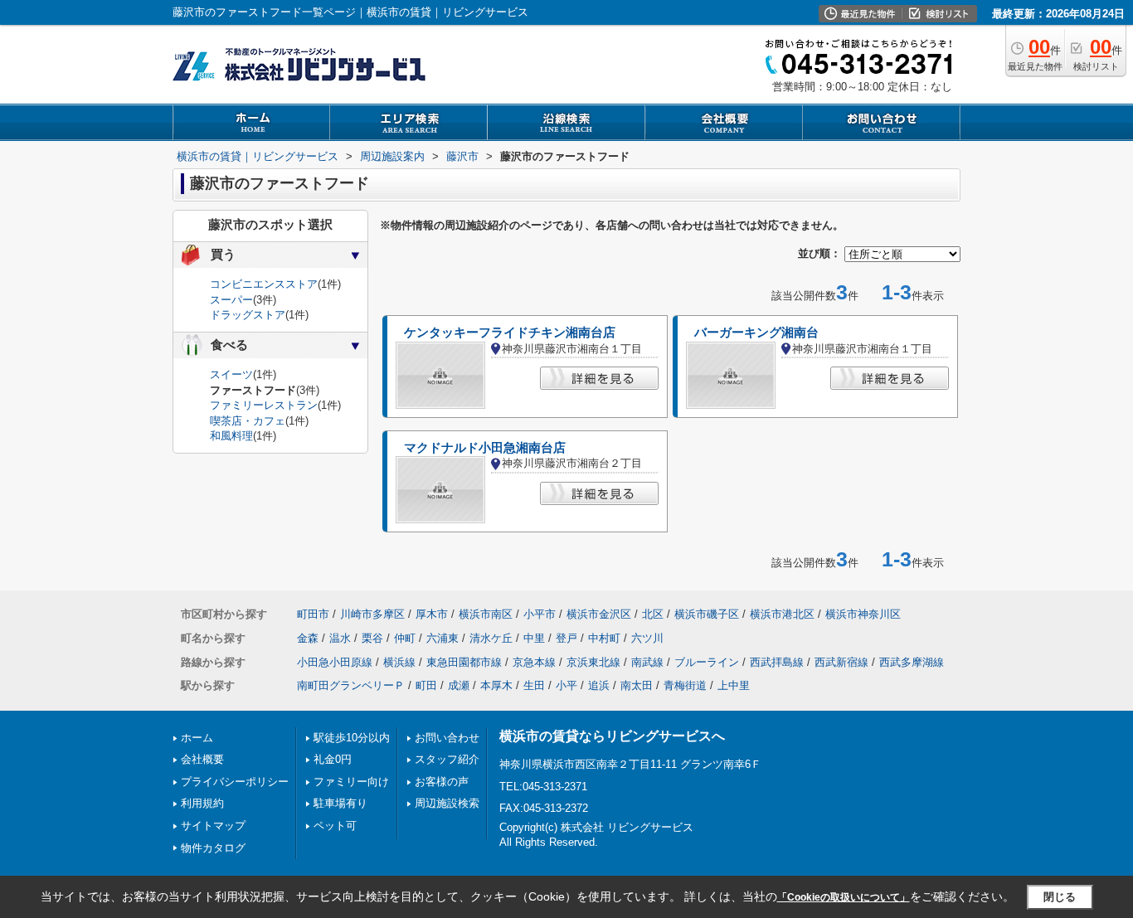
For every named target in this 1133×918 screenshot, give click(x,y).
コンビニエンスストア (264, 284)
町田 (426, 685)
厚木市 (432, 614)
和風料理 (231, 436)
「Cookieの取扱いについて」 (843, 897)
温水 (340, 638)
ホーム (197, 737)
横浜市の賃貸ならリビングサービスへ (612, 736)
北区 (653, 614)
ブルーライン (706, 662)
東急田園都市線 (464, 662)
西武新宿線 (841, 662)
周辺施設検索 (447, 803)
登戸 (566, 638)
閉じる (1059, 897)
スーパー (231, 300)
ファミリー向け (351, 781)
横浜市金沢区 (598, 614)
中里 (534, 638)
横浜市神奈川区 (863, 614)
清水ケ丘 (491, 638)
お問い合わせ (447, 737)
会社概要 (202, 759)
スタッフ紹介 (447, 759)
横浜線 (399, 662)
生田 (534, 685)
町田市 (313, 614)
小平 (566, 685)
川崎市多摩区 (372, 614)
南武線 (647, 662)
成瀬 (458, 685)
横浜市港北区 (782, 614)
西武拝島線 (777, 662)
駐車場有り (340, 803)
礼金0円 (333, 759)
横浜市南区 (486, 614)
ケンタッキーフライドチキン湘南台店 (509, 332)
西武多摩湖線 (911, 662)
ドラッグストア (247, 314)
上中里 (733, 685)
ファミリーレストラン (264, 405)
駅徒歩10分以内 (352, 737)
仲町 (405, 638)
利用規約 (202, 803)
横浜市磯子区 (706, 614)
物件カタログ (213, 848)
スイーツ (231, 374)
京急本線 (534, 662)
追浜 (599, 685)
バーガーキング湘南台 (756, 332)
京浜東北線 (593, 662)
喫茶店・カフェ (247, 421)
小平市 (539, 614)
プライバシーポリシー (235, 781)
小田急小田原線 (334, 662)
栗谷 (372, 638)
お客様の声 (442, 781)
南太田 (636, 685)
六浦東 (442, 638)
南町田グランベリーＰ (351, 685)
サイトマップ (213, 825)
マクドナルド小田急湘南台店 (485, 447)
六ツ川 (647, 638)
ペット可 (335, 825)
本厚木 (496, 685)
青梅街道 (685, 685)
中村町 (604, 638)
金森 (308, 638)
